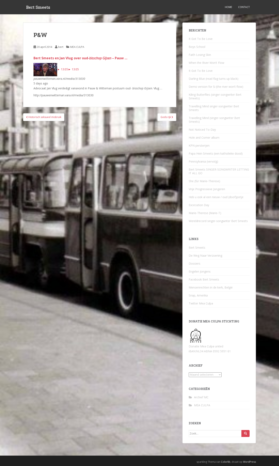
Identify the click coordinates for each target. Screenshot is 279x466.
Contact (244, 7)
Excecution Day (199, 205)
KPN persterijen (199, 145)
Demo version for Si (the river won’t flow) (216, 87)
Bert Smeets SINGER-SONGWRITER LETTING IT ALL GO (219, 171)
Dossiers (194, 263)
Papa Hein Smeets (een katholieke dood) (216, 153)
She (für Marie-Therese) (204, 181)
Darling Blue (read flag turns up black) (213, 79)
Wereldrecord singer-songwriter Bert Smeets (218, 221)
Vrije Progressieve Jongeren (207, 189)
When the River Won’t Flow (206, 63)
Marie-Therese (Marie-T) (205, 213)
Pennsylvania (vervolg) (203, 161)
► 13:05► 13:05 (68, 69)
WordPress (249, 462)
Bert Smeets (38, 7)
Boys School (197, 47)
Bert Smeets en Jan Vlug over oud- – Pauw (80, 58)
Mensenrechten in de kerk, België (211, 287)
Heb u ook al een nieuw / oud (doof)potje (216, 197)
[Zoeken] (245, 433)
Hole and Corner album (204, 137)
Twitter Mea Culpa (201, 303)
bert (60, 47)
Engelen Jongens (200, 271)
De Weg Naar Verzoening (205, 255)
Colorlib (225, 462)
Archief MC (201, 397)
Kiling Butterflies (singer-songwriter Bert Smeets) (215, 96)
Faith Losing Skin (200, 55)
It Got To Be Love (201, 39)
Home (228, 7)
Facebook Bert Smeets (204, 279)
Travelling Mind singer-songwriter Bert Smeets (214, 108)
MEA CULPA (77, 47)
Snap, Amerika (198, 295)
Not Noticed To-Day (202, 129)
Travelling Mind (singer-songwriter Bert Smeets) (214, 120)
